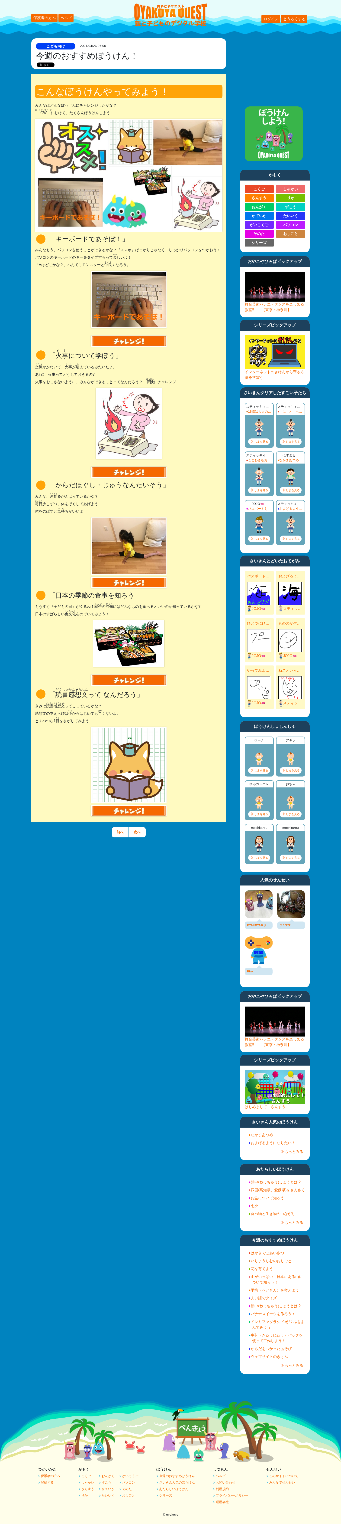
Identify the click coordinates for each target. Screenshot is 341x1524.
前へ (120, 832)
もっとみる (294, 1152)
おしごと (290, 234)
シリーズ (259, 243)
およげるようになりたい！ (291, 508)
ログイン (271, 19)
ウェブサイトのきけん (269, 1357)
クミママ (285, 925)
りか (290, 198)
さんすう (259, 198)
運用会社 (222, 1502)
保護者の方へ (44, 18)
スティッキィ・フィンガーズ (293, 609)
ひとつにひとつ (258, 623)
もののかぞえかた (290, 623)
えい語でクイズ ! (265, 1298)
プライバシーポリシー (232, 1495)
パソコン (290, 225)
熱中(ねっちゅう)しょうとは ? (276, 1182)
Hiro (250, 971)
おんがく (259, 207)
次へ (137, 832)
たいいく (290, 216)
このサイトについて (283, 1476)
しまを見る (261, 441)
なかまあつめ (289, 460)
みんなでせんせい (282, 1482)
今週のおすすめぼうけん (177, 1476)
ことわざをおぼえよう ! (260, 460)
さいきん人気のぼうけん (177, 1482)
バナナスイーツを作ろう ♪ (272, 1314)
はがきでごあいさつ (267, 1253)
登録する (47, 1482)
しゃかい (290, 189)
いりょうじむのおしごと (271, 1261)
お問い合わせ (225, 1482)
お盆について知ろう (267, 1198)
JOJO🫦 (259, 609)
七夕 (254, 1206)
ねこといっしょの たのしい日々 (290, 670)
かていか (259, 216)
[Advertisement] (275, 67)
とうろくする (294, 19)
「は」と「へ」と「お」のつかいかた (291, 411)
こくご (259, 189)
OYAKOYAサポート (258, 925)
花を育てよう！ (264, 1269)
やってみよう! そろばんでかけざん (258, 670)
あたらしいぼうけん (173, 1489)
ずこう (290, 207)
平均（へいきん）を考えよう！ (277, 1290)
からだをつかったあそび (271, 1349)
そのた (259, 234)
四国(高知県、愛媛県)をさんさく (278, 1190)
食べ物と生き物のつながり (273, 1214)
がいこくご (259, 225)
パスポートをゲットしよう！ (260, 508)
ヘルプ (66, 18)
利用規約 (222, 1489)
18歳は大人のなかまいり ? (260, 411)
